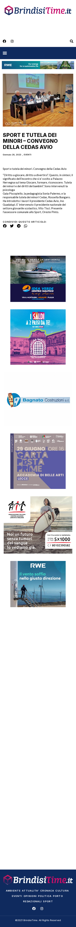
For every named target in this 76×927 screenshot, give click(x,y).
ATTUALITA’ (30, 890)
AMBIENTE (13, 890)
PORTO (58, 895)
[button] (4, 53)
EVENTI (27, 154)
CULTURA (62, 890)
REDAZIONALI (32, 901)
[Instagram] (12, 41)
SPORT (48, 901)
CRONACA (47, 890)
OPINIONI (30, 895)
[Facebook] (4, 41)
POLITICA (44, 895)
